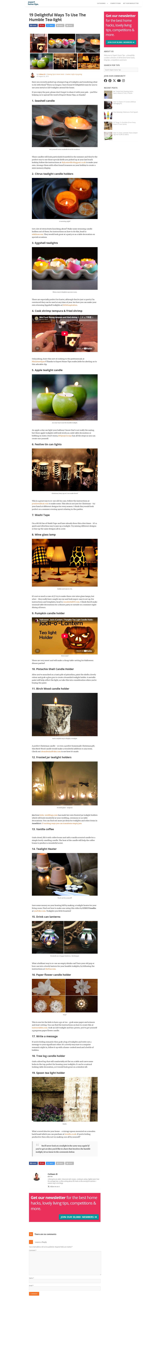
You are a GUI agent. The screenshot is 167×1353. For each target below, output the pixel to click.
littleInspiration (70, 305)
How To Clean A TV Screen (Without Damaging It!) (124, 102)
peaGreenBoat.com (40, 503)
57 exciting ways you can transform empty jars (62, 823)
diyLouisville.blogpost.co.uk (74, 162)
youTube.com (40, 911)
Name (31, 1278)
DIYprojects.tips (65, 436)
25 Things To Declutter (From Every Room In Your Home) (124, 123)
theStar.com (50, 969)
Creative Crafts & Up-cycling (73, 74)
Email (30, 1285)
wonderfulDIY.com (71, 602)
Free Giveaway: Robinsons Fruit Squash (125, 112)
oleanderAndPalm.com (51, 751)
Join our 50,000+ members (77, 1217)
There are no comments (45, 1234)
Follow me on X (54, 1186)
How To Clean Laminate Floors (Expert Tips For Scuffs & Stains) (125, 133)
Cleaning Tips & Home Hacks (55, 74)
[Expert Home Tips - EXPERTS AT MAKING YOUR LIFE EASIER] (33, 5)
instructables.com (39, 1028)
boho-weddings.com (49, 815)
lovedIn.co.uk (70, 1134)
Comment (32, 1250)
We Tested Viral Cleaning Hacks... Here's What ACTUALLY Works (123, 92)
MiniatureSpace (39, 361)
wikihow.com (37, 234)
